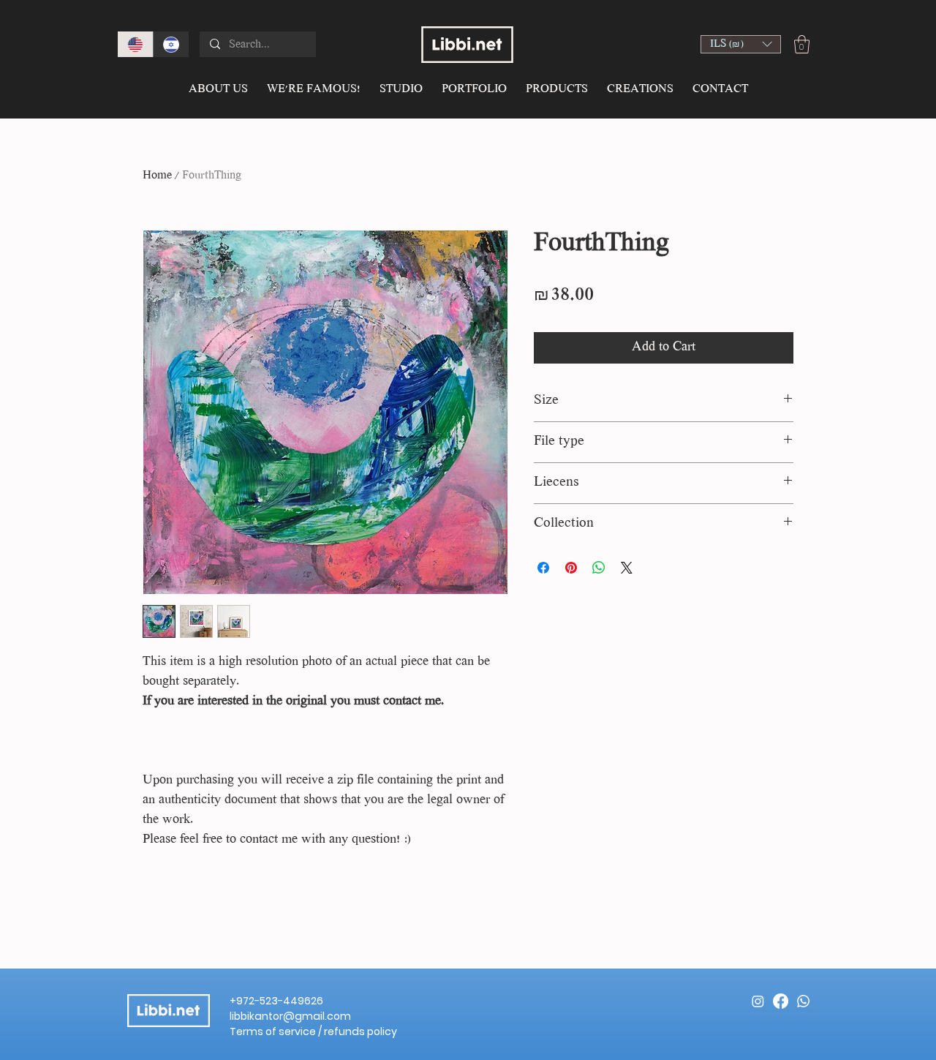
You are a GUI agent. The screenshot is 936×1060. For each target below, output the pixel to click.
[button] (741, 44)
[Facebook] (780, 1001)
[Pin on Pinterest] (571, 567)
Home (157, 176)
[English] (135, 44)
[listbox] (741, 44)
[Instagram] (758, 1001)
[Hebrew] (171, 44)
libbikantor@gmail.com (290, 1016)
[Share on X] (626, 567)
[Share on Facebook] (543, 567)
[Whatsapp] (803, 1001)
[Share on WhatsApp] (599, 567)
